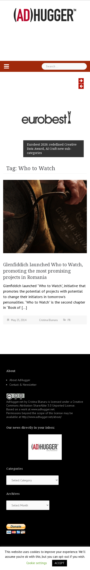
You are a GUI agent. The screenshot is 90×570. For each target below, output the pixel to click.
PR (69, 320)
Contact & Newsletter (23, 385)
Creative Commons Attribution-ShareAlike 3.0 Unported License (44, 403)
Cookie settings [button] (36, 563)
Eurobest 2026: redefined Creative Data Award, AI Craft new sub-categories (52, 149)
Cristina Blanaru (48, 320)
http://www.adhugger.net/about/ (42, 417)
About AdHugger (19, 380)
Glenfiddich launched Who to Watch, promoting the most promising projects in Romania (43, 271)
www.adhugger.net (42, 409)
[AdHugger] (45, 14)
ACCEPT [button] (59, 563)
